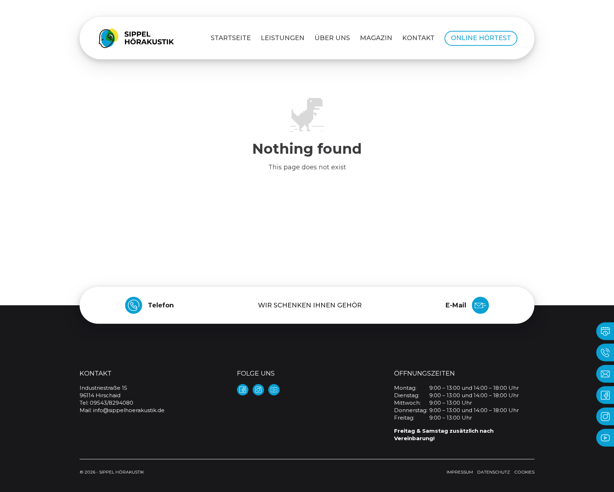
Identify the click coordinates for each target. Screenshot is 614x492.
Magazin (376, 38)
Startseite (231, 38)
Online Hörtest (481, 38)
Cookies (524, 472)
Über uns (332, 38)
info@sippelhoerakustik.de (129, 410)
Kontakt (418, 38)
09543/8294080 (111, 402)
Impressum (460, 472)
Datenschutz (493, 472)
